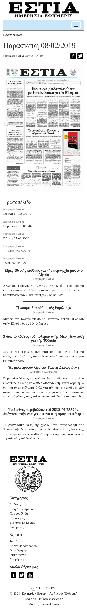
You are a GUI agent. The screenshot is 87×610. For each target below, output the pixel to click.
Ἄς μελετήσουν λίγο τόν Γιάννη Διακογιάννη (43, 367)
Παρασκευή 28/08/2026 (18, 226)
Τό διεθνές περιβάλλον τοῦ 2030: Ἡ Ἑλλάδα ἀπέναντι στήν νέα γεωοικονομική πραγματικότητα (43, 411)
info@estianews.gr (51, 598)
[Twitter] (80, 56)
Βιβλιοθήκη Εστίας (22, 522)
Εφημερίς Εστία (13, 55)
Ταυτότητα (17, 541)
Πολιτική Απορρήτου (24, 545)
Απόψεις (15, 504)
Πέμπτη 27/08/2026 (16, 238)
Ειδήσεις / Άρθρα (21, 509)
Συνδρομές (17, 527)
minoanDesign (50, 604)
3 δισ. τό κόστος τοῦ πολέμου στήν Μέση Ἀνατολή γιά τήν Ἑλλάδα (43, 338)
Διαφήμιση (17, 559)
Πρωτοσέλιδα (12, 34)
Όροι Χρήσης (18, 550)
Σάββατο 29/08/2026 (17, 213)
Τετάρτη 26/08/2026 (16, 250)
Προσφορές (17, 518)
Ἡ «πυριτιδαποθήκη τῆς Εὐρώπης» (43, 308)
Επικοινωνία (18, 555)
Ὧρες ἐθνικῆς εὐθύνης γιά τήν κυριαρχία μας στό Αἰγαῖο (43, 272)
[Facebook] (73, 56)
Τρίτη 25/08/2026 (15, 262)
